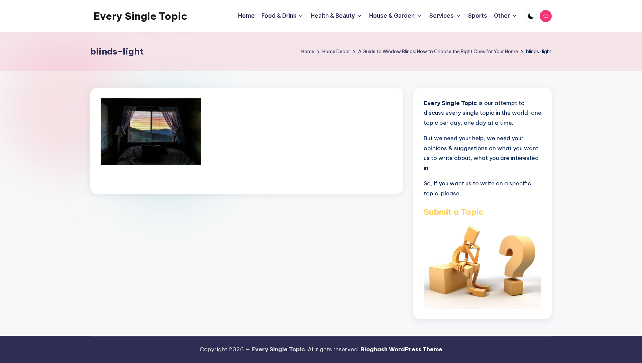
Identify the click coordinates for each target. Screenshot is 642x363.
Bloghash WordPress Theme (401, 349)
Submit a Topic (454, 212)
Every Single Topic (140, 16)
